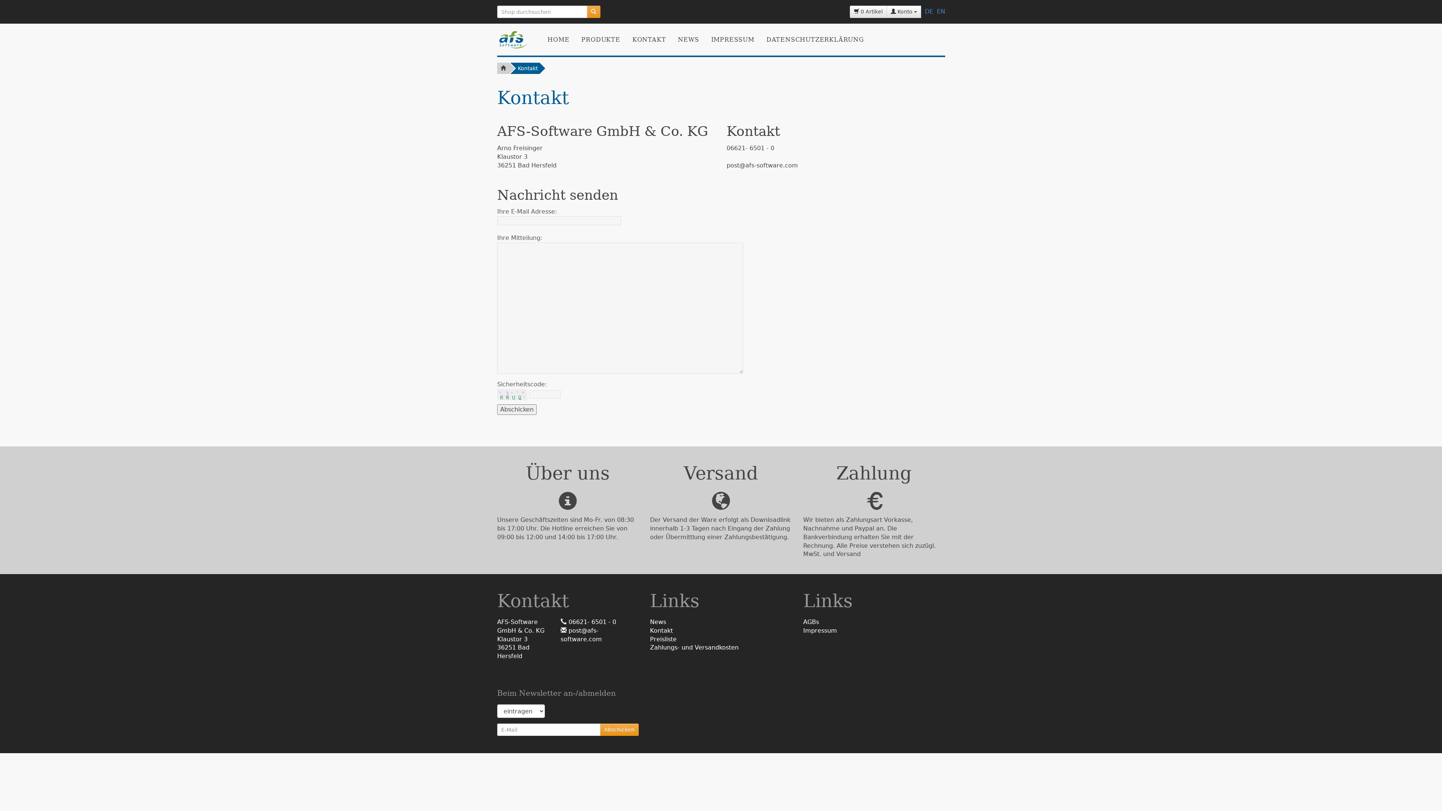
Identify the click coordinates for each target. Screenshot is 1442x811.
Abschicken (619, 730)
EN (941, 11)
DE (929, 11)
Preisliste (663, 639)
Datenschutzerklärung (815, 39)
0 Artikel (871, 12)
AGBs (811, 622)
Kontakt (649, 39)
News (688, 39)
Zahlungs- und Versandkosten (694, 647)
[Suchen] (593, 12)
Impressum (732, 39)
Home (558, 39)
